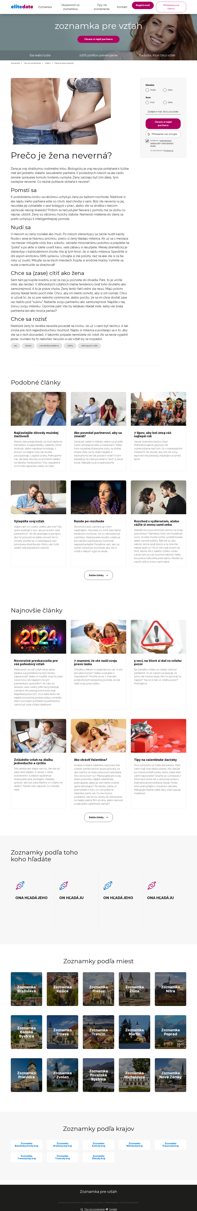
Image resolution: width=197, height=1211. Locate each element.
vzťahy (70, 345)
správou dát (155, 143)
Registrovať (143, 5)
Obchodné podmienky (129, 1202)
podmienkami (165, 140)
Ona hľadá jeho (87, 1202)
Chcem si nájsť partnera (98, 39)
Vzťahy (48, 63)
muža (153, 90)
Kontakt (122, 7)
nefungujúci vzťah (89, 345)
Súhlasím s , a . (161, 143)
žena (170, 102)
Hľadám (150, 85)
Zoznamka (45, 7)
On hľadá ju (99, 1202)
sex (15, 345)
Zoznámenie (74, 1202)
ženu (170, 90)
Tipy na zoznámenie (102, 7)
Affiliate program (112, 1202)
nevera (28, 345)
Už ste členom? (161, 150)
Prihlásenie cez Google (164, 134)
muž (152, 102)
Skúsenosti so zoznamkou (70, 7)
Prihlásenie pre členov (171, 7)
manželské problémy (49, 345)
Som (148, 97)
